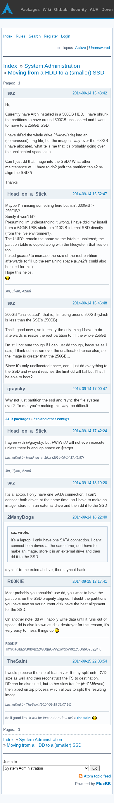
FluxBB (103, 783)
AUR (94, 9)
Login (65, 36)
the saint (84, 718)
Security (78, 9)
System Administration (52, 66)
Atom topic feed (97, 776)
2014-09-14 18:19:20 (89, 483)
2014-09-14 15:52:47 (89, 194)
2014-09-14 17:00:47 (89, 389)
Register (51, 36)
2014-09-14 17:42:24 (89, 431)
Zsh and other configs (51, 419)
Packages (30, 9)
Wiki (47, 9)
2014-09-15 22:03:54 (89, 661)
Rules (20, 36)
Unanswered (99, 47)
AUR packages (17, 419)
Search (35, 36)
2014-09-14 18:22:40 (89, 517)
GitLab (61, 9)
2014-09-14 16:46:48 (89, 303)
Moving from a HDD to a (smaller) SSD (56, 73)
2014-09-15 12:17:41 (89, 581)
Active (80, 47)
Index (8, 36)
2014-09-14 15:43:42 (89, 93)
